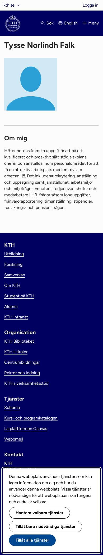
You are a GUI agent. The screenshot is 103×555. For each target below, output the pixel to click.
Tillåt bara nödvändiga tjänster (46, 526)
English (71, 23)
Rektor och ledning (22, 372)
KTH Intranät (16, 316)
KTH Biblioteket (19, 341)
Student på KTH (19, 295)
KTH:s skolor (15, 351)
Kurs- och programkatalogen (31, 418)
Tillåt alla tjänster (32, 540)
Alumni (11, 306)
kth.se (9, 5)
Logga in (91, 5)
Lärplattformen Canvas (25, 428)
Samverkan (14, 274)
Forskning (13, 264)
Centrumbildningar (22, 362)
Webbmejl (13, 439)
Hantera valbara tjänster (39, 512)
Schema (12, 407)
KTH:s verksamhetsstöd (26, 383)
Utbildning (14, 253)
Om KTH (12, 285)
